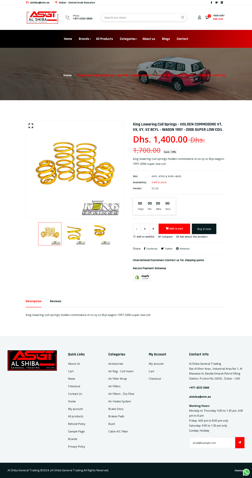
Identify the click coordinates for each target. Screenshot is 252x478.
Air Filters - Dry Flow (121, 394)
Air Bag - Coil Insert (120, 371)
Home (68, 39)
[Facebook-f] (211, 2)
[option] (74, 169)
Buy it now (204, 229)
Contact (182, 39)
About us (148, 39)
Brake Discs (115, 409)
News (71, 379)
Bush (111, 424)
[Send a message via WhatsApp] (246, 472)
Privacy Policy (76, 446)
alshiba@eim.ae (39, 2)
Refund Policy (76, 424)
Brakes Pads (116, 416)
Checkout (74, 386)
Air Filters (114, 386)
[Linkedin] (221, 2)
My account (75, 409)
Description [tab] (33, 301)
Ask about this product (193, 236)
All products (75, 416)
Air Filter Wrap (117, 379)
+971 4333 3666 (82, 18)
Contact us (172, 260)
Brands (84, 39)
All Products (104, 39)
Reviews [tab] (55, 301)
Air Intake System (119, 401)
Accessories (115, 364)
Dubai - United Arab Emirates (76, 2)
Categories (128, 39)
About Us (74, 364)
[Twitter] (216, 2)
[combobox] (144, 17)
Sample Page (76, 431)
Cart (71, 371)
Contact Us (75, 394)
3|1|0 (155, 188)
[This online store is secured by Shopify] (142, 277)
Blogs (166, 39)
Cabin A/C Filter (118, 431)
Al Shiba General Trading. (67, 470)
